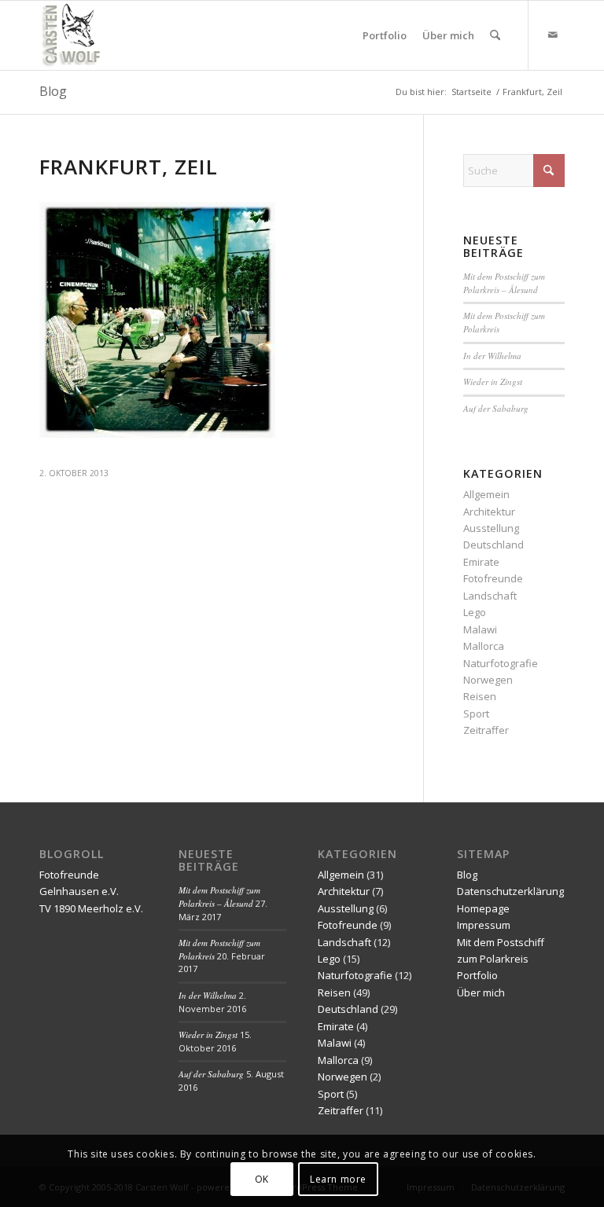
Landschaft (490, 596)
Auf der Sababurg (495, 408)
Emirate (481, 562)
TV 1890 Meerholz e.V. (91, 908)
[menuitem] (384, 35)
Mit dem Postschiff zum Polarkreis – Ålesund (504, 282)
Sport (476, 713)
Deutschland (493, 544)
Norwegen (488, 680)
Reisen (479, 696)
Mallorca (483, 646)
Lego (474, 612)
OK (262, 1179)
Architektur (489, 511)
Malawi (480, 629)
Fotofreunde (493, 578)
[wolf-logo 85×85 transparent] (72, 35)
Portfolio (477, 975)
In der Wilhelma (492, 355)
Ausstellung (491, 528)
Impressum (483, 925)
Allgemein (486, 494)
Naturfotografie (500, 663)
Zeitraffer (486, 730)
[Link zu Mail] (553, 34)
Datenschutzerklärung (510, 891)
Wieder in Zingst (492, 381)
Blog (53, 91)
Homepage (483, 908)
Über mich (481, 992)
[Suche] (495, 35)
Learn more (338, 1179)
